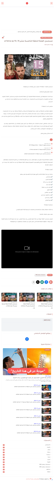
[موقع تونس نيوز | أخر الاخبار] (27, 3)
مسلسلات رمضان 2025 (46, 37)
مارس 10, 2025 (37, 423)
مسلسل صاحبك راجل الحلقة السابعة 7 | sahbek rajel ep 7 (27, 402)
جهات (26, 449)
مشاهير (26, 469)
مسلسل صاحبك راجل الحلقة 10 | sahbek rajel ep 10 (28, 425)
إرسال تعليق (47, 320)
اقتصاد (27, 447)
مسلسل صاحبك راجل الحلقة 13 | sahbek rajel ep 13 (28, 409)
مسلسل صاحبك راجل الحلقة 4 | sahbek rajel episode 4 (27, 386)
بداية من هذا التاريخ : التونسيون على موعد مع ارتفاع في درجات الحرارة (32, 378)
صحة (26, 457)
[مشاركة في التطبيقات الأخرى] (33, 282)
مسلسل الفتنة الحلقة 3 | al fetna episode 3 (40, 149)
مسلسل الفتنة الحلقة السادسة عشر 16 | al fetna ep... (45, 306)
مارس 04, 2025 (37, 385)
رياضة (27, 452)
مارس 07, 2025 (37, 400)
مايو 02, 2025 (48, 376)
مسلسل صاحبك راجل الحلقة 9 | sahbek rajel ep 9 (29, 433)
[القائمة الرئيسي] (51, 3)
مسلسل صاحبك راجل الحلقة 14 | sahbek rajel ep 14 (28, 394)
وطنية (26, 471)
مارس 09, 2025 (37, 431)
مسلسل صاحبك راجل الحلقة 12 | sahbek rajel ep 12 (28, 417)
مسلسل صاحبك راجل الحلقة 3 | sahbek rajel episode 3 (37, 154)
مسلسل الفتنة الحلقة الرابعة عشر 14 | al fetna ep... (9, 305)
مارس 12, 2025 (37, 416)
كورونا (26, 462)
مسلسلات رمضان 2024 (26, 464)
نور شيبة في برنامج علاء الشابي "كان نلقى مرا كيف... (29, 31)
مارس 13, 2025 (37, 408)
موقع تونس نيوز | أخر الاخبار (32, 479)
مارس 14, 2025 (37, 393)
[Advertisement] (27, 19)
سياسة (27, 454)
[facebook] (27, 339)
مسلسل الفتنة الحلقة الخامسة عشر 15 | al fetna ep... (28, 306)
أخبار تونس (26, 444)
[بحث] (2, 3)
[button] (46, 282)
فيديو (27, 459)
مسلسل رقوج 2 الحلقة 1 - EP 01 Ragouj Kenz (39, 145)
